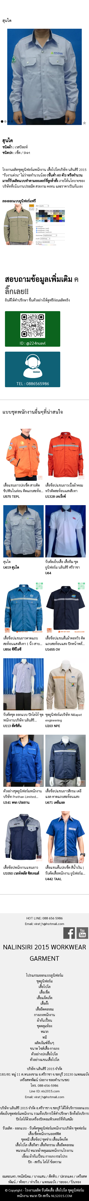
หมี (44, 1037)
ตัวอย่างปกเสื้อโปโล (44, 1054)
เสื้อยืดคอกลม (45, 1009)
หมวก (44, 1031)
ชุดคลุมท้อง (44, 1026)
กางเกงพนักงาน (44, 1015)
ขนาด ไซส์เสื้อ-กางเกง (44, 1048)
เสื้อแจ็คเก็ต (44, 998)
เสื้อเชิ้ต (44, 992)
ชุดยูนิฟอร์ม (44, 981)
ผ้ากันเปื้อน (44, 1020)
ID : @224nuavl (33, 342)
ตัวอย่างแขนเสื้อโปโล (44, 1059)
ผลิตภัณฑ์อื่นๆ (44, 1043)
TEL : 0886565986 (32, 383)
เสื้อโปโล (44, 986)
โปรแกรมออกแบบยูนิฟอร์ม (44, 975)
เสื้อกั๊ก (44, 1003)
